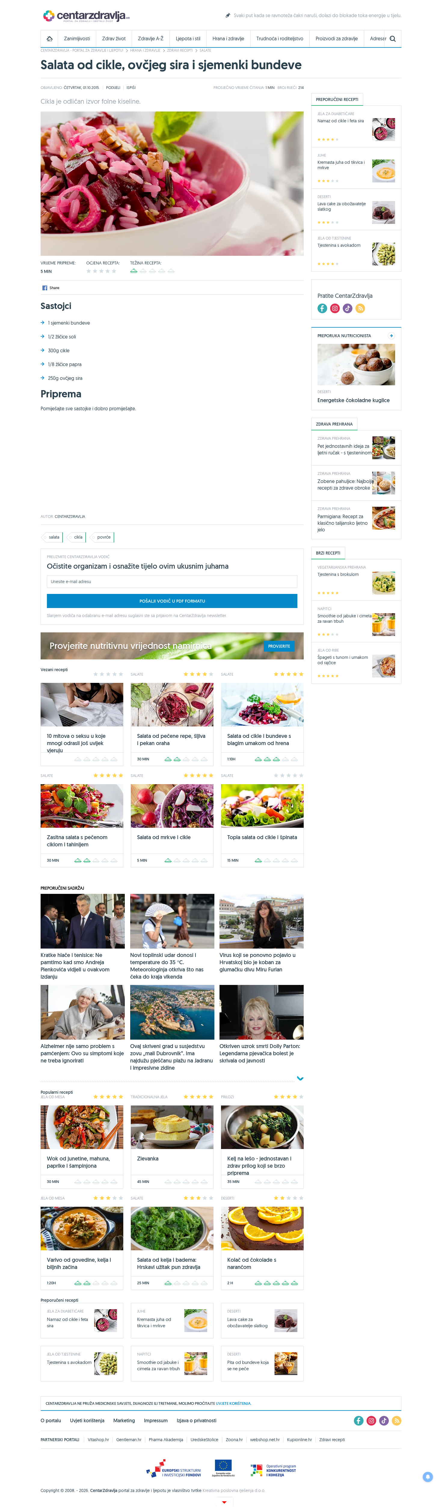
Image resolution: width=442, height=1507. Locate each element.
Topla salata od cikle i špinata (262, 837)
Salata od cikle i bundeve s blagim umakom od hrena (259, 739)
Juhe (141, 1311)
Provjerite (279, 646)
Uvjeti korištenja (87, 1420)
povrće (104, 537)
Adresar (378, 38)
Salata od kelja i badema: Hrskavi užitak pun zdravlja (168, 1263)
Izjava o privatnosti (196, 1420)
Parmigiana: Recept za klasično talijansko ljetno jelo (343, 523)
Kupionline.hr (299, 1439)
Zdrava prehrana (334, 438)
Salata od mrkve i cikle (164, 837)
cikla (78, 537)
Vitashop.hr (98, 1439)
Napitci (144, 1354)
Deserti (234, 1311)
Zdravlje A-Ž (151, 38)
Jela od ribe (328, 650)
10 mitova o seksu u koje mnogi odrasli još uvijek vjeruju (76, 743)
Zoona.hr (234, 1439)
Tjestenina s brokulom (338, 574)
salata (54, 537)
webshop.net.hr (265, 1439)
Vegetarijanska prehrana (342, 567)
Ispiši (131, 87)
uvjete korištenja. (233, 1403)
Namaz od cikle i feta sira (341, 121)
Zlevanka (147, 1158)
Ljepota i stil (188, 38)
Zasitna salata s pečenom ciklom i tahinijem (77, 841)
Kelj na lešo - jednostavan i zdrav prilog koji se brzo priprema (259, 1165)
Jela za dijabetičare (65, 1311)
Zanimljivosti (77, 38)
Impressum (156, 1420)
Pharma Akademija (166, 1439)
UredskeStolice (204, 1439)
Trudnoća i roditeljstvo (279, 38)
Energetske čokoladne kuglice (354, 400)
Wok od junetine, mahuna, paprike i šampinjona (78, 1162)
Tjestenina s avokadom (69, 1362)
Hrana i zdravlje (228, 38)
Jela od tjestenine (64, 1354)
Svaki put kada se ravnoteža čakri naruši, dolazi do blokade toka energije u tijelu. (317, 15)
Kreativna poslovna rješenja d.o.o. (234, 1490)
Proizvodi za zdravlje (337, 38)
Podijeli (113, 87)
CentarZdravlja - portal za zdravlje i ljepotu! (82, 50)
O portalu (51, 1420)
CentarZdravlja (86, 16)
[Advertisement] (172, 466)
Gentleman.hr (128, 1439)
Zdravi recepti (180, 50)
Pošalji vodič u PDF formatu (172, 601)
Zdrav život (114, 38)
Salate (205, 50)
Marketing (124, 1420)
